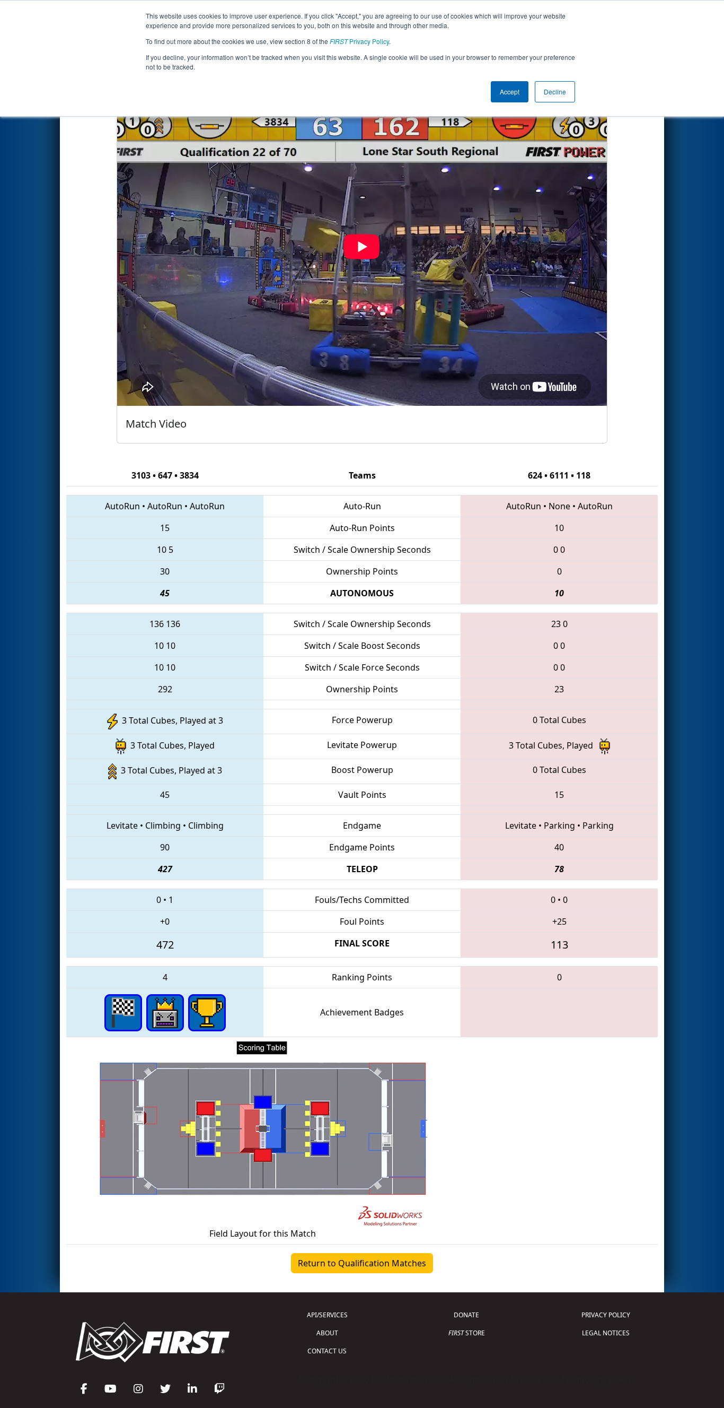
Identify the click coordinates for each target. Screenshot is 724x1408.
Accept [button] (509, 91)
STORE (466, 1332)
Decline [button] (555, 91)
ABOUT (327, 1332)
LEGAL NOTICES (606, 1332)
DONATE (466, 1314)
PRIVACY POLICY (605, 1314)
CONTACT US (327, 1350)
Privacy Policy (359, 41)
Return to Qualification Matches (362, 1263)
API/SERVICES (327, 1314)
